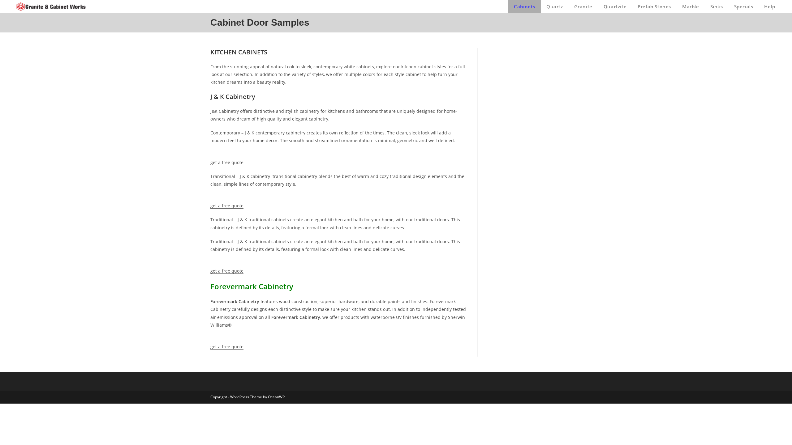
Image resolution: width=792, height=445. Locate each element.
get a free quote (226, 162)
